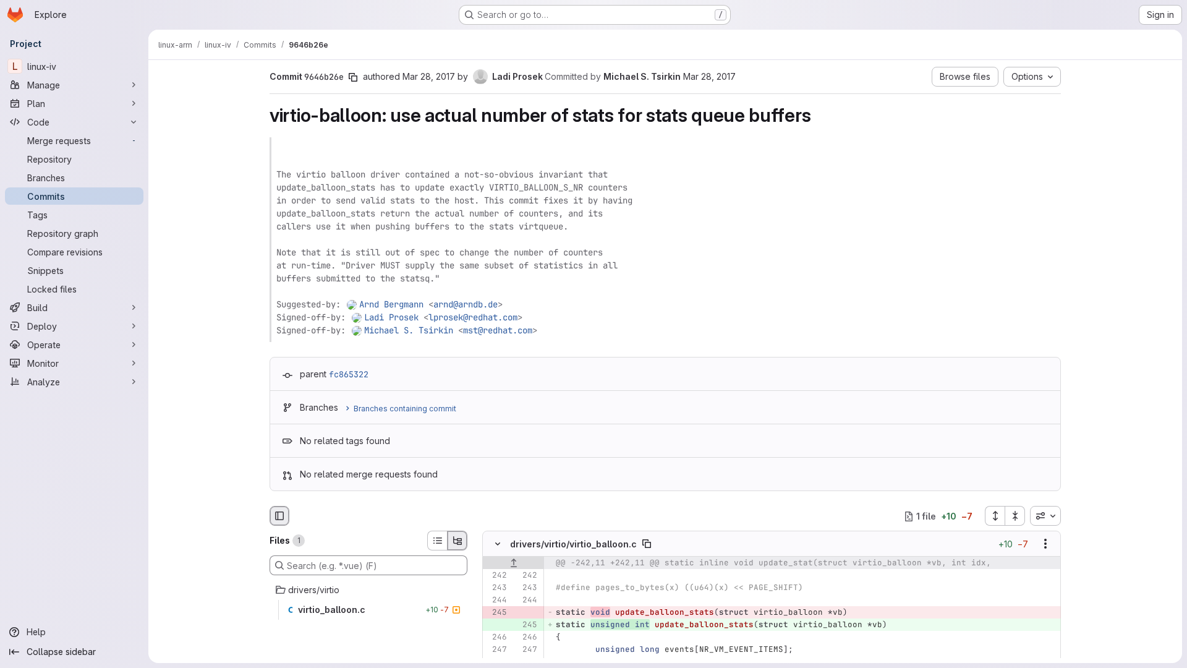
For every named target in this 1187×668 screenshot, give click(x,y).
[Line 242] (496, 576)
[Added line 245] (526, 625)
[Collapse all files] (1015, 516)
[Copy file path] (646, 544)
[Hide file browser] (279, 516)
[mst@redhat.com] (357, 330)
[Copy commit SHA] (353, 77)
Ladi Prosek (391, 317)
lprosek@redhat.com (472, 317)
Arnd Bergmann (391, 304)
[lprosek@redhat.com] (357, 317)
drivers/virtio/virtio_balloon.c (573, 544)
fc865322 (348, 374)
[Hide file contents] (497, 544)
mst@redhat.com (497, 330)
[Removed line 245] (496, 613)
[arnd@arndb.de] (352, 304)
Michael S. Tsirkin (408, 330)
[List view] (437, 540)
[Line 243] (496, 588)
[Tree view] (457, 540)
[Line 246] (496, 638)
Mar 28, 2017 (428, 76)
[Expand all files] (995, 516)
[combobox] (1045, 516)
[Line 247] (496, 650)
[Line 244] (496, 600)
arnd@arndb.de (465, 304)
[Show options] (1045, 544)
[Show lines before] (513, 563)
